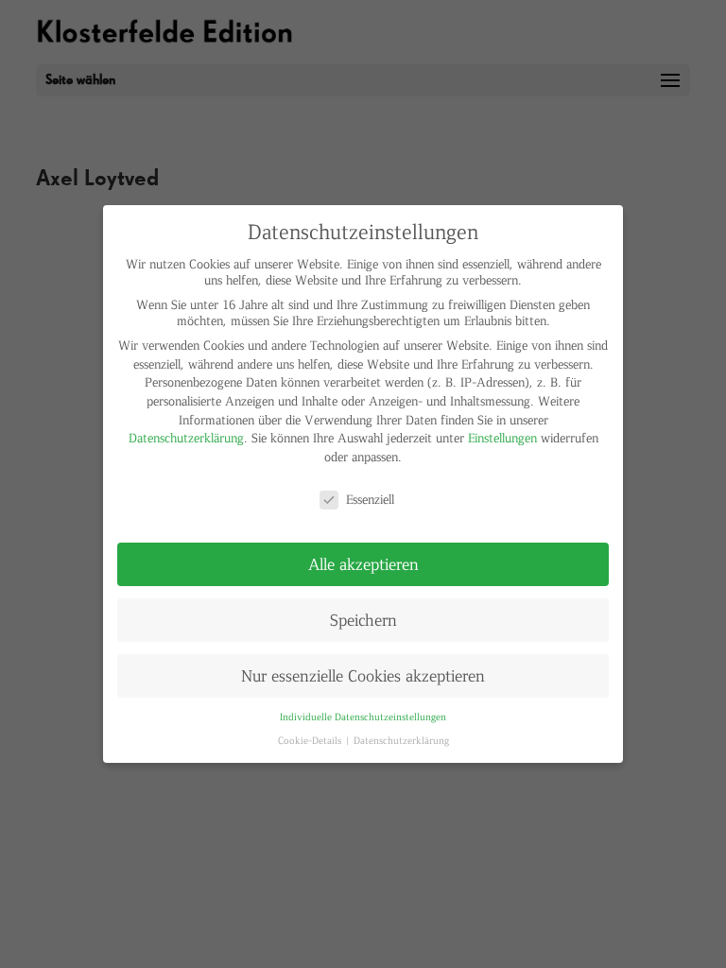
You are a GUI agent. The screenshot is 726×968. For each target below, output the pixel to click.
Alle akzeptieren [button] (363, 563)
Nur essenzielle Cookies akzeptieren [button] (363, 675)
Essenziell (370, 499)
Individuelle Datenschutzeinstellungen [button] (363, 716)
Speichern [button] (363, 619)
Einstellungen (502, 437)
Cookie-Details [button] (311, 740)
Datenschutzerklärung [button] (401, 740)
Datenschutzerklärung (186, 437)
